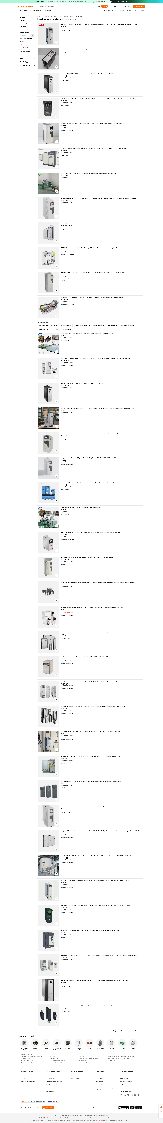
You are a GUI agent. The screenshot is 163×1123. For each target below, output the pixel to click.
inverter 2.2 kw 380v (56, 1063)
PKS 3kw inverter (55, 329)
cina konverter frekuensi (57, 1061)
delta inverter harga (112, 325)
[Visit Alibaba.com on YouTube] (135, 1095)
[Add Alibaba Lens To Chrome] (48, 1107)
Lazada (81, 1115)
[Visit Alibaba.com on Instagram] (132, 1095)
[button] (99, 6)
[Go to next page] (139, 1030)
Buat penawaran (75, 1078)
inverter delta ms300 (98, 325)
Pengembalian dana (101, 1084)
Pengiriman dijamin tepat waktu (54, 1081)
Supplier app (84, 1107)
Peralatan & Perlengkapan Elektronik (52, 16)
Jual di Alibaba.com (125, 1075)
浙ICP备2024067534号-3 (125, 1120)
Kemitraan (123, 1088)
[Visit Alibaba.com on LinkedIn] (125, 1095)
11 (135, 1030)
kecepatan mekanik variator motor (31, 1056)
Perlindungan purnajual (52, 1084)
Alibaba (38, 16)
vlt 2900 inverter (67, 329)
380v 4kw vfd (54, 1058)
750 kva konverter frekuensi (127, 325)
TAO (95, 1115)
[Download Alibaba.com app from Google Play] (136, 1107)
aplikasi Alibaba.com (111, 1107)
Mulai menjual (124, 1078)
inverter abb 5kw (113, 1061)
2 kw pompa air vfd (43, 329)
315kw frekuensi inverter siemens (89, 1058)
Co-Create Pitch (25, 1078)
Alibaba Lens (31, 1107)
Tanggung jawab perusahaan (28, 1081)
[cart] (120, 6)
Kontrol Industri (68, 16)
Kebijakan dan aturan (51, 1091)
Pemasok (71, 30)
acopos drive (54, 325)
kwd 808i (53, 1056)
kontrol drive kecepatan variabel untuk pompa (121, 1056)
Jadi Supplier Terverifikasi (127, 1084)
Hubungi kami (99, 1078)
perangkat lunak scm (66, 325)
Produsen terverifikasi (76, 1075)
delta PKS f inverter (27, 1061)
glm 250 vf (82, 1056)
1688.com (64, 1115)
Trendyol (99, 1115)
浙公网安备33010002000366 (109, 1120)
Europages (106, 1115)
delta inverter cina (43, 325)
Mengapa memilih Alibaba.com (29, 1075)
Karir (22, 1084)
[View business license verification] (97, 1120)
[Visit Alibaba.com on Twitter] (128, 1095)
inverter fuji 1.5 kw (84, 1063)
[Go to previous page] (111, 1030)
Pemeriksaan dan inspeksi (53, 1088)
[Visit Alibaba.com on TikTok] (138, 1095)
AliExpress (57, 1115)
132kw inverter (25, 1058)
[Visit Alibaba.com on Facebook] (121, 1095)
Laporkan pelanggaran (101, 1092)
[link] (161, 1107)
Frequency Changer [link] (80, 16)
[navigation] (27, 523)
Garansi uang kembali (51, 1078)
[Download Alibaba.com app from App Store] (123, 1107)
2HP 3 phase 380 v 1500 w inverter (118, 1058)
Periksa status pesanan (126, 1081)
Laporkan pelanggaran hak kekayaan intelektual (105, 1088)
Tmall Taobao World (73, 1115)
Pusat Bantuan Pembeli (102, 1075)
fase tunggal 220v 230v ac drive (82, 325)
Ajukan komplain (100, 1081)
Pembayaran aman (51, 1075)
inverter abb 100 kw (85, 1061)
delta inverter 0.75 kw (27, 1063)
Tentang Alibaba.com (27, 1071)
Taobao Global (88, 1115)
